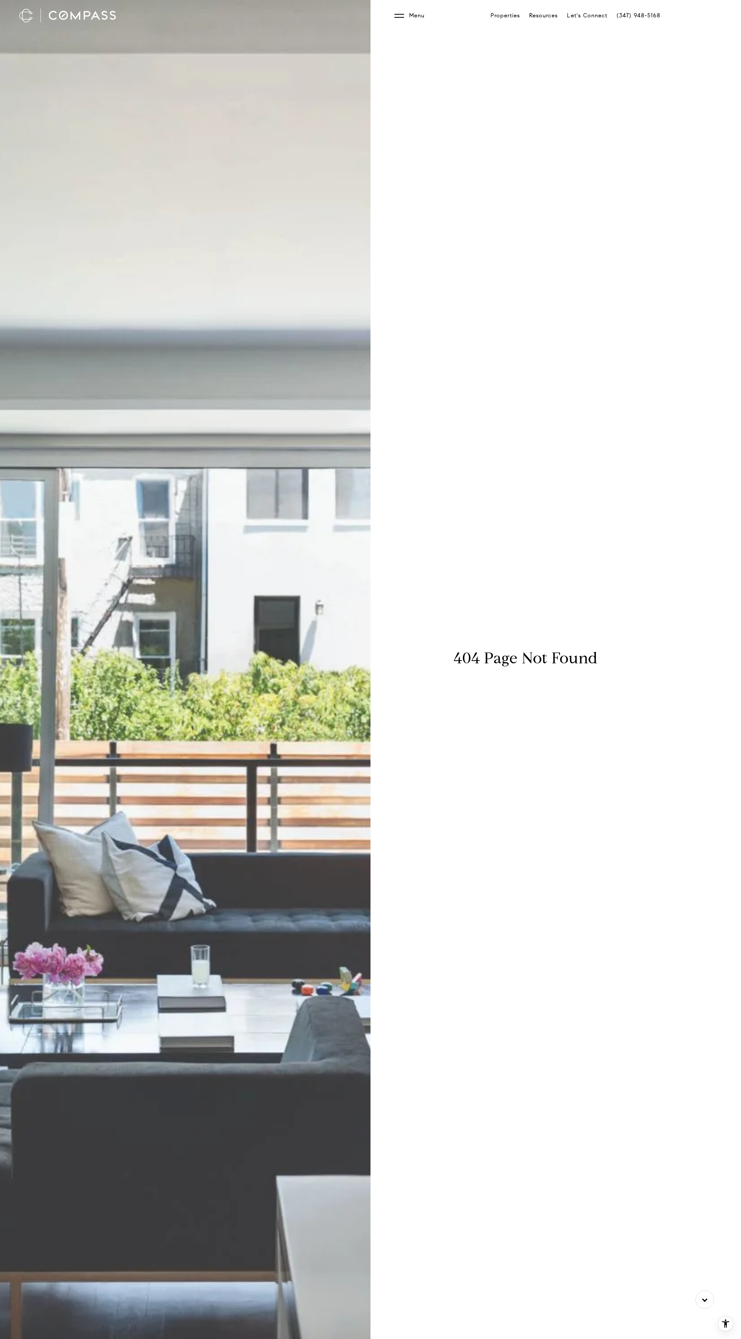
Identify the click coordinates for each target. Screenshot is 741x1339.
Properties (505, 15)
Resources (543, 15)
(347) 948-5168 (638, 15)
